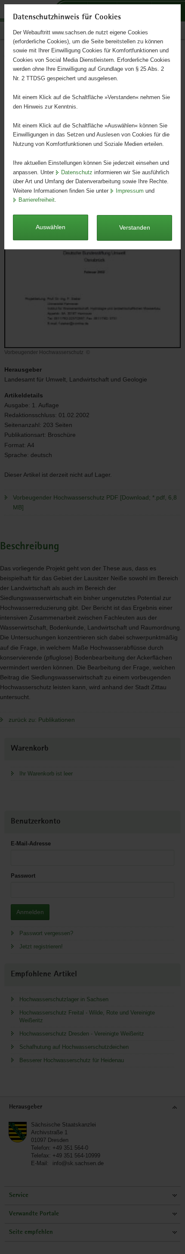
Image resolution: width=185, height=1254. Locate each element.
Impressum (130, 191)
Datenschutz (76, 172)
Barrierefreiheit (36, 200)
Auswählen (50, 227)
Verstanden (134, 227)
